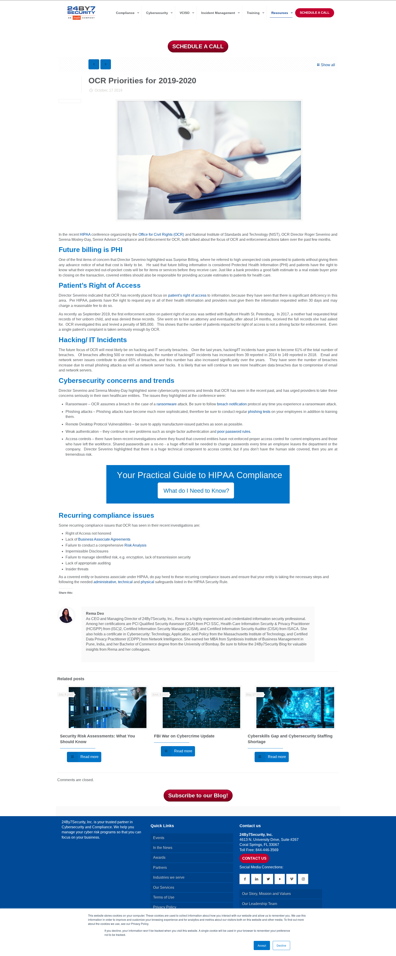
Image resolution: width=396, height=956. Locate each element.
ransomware (167, 404)
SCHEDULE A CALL (315, 12)
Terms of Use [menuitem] (163, 897)
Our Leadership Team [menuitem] (259, 904)
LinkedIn (88, 655)
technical (125, 582)
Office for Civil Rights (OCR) (161, 234)
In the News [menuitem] (162, 848)
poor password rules (233, 431)
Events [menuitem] (158, 838)
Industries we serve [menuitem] (168, 877)
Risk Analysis (135, 545)
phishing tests (259, 412)
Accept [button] (262, 945)
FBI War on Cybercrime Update (184, 736)
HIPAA (85, 234)
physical (147, 582)
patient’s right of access (188, 295)
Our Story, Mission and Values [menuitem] (266, 894)
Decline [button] (281, 945)
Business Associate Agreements (104, 539)
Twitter (95, 655)
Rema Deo (95, 613)
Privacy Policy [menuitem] (164, 907)
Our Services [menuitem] (163, 887)
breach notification (232, 404)
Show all (328, 65)
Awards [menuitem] (159, 857)
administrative (105, 582)
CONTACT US (254, 858)
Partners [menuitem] (160, 867)
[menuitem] (126, 12)
